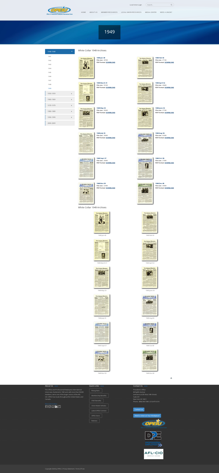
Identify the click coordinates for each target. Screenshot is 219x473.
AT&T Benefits (96, 401)
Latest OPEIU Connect (98, 411)
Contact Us (139, 409)
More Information (51, 404)
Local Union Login (136, 5)
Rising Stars (95, 391)
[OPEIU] (59, 10)
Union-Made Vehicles (98, 406)
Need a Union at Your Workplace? (147, 416)
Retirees (94, 421)
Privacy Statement (68, 469)
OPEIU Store (95, 416)
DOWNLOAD (110, 62)
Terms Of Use (80, 469)
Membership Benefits (98, 396)
